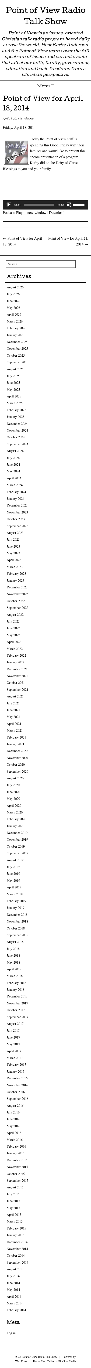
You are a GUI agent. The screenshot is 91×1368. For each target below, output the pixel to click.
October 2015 (16, 1173)
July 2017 (13, 1030)
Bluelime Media (67, 1361)
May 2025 (13, 389)
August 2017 (15, 1023)
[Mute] (69, 205)
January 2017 (15, 1071)
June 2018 (13, 955)
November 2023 (17, 512)
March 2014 (15, 1303)
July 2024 (13, 457)
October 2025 (16, 355)
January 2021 (15, 744)
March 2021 (15, 730)
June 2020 (13, 792)
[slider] (79, 204)
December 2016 (17, 1078)
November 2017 (17, 1003)
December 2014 (17, 1242)
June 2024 (13, 464)
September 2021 (17, 689)
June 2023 (13, 546)
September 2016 (17, 1098)
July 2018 (13, 948)
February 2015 (16, 1228)
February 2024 (16, 492)
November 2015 (17, 1167)
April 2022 (14, 641)
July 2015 (13, 1194)
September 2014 (17, 1262)
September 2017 (17, 1017)
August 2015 (15, 1187)
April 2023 (14, 560)
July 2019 (13, 867)
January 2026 (15, 335)
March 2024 (15, 485)
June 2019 (13, 873)
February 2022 (16, 655)
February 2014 (16, 1310)
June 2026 (13, 301)
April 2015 (14, 1214)
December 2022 (17, 587)
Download (56, 212)
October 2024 (16, 437)
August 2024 (15, 450)
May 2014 (13, 1289)
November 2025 (17, 348)
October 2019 (16, 846)
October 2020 (16, 764)
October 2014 (16, 1255)
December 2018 (17, 914)
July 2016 (13, 1112)
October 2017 (16, 1010)
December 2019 (17, 832)
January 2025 (15, 416)
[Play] (9, 205)
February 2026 (16, 328)
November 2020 (17, 757)
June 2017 (13, 1037)
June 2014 (13, 1283)
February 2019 (16, 901)
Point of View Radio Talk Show (45, 17)
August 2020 (15, 778)
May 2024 (13, 471)
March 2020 (15, 812)
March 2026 (15, 321)
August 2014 (15, 1269)
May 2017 (13, 1044)
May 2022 (13, 635)
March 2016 (15, 1139)
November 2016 (17, 1085)
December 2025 (17, 341)
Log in (11, 1333)
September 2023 (17, 526)
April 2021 (14, 723)
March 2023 (15, 567)
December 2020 (17, 751)
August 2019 (15, 860)
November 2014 (17, 1248)
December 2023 (17, 505)
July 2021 (13, 703)
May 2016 (13, 1126)
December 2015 (17, 1160)
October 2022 (16, 601)
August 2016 (15, 1105)
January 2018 (15, 989)
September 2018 (17, 935)
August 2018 (15, 941)
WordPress (21, 1361)
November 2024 (17, 430)
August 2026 (15, 287)
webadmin (28, 118)
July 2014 (13, 1276)
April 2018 (14, 969)
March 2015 (15, 1221)
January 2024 (15, 498)
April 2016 (14, 1132)
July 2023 (13, 539)
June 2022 (13, 628)
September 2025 (17, 362)
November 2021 (17, 676)
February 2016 (16, 1146)
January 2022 (15, 662)
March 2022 (15, 648)
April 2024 (14, 478)
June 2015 (13, 1201)
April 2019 (14, 887)
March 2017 (15, 1057)
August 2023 (15, 532)
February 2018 (16, 983)
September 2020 (17, 771)
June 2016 (13, 1119)
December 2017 (17, 996)
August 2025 (15, 369)
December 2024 (17, 423)
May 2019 (13, 880)
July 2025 (13, 376)
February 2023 (16, 573)
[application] (45, 205)
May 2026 (13, 307)
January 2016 (15, 1153)
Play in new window (31, 212)
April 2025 (14, 396)
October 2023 (16, 519)
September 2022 (17, 607)
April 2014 (14, 1296)
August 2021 (15, 696)
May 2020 (13, 798)
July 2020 (13, 785)
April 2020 (14, 805)
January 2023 (15, 580)
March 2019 (15, 894)
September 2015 (17, 1180)
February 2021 (16, 737)
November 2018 (17, 921)
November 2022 (17, 594)
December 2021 (17, 669)
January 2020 (15, 826)
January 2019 (15, 907)
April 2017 (14, 1051)
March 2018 (15, 976)
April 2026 (14, 314)
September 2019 (17, 853)
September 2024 (17, 444)
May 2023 (13, 553)
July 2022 (13, 621)
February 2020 (16, 819)
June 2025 (13, 382)
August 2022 (15, 614)
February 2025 (16, 410)
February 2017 (16, 1064)
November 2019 (17, 839)
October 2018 (16, 928)
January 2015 (15, 1235)
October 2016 (16, 1092)
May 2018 (13, 962)
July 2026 (13, 294)
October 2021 (16, 682)
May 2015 (13, 1208)
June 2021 (13, 710)
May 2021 (13, 716)
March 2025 (15, 403)
